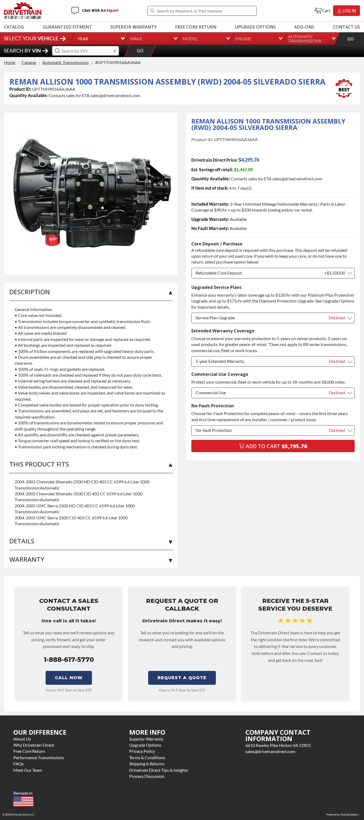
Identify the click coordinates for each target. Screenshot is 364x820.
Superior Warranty (133, 27)
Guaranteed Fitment (67, 27)
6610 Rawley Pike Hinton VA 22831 (278, 745)
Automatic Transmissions (304, 38)
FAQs (18, 763)
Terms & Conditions (147, 757)
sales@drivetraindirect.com (270, 751)
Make (136, 38)
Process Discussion (146, 776)
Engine (243, 38)
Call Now (69, 677)
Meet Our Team (27, 770)
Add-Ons (304, 27)
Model (190, 38)
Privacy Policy (142, 751)
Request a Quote (182, 677)
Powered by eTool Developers (342, 814)
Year (83, 38)
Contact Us (346, 27)
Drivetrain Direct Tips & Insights (158, 770)
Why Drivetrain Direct (33, 744)
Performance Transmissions (38, 757)
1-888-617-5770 (69, 659)
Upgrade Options (255, 27)
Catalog (14, 27)
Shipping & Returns (146, 763)
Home (9, 62)
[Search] (152, 10)
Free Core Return (195, 27)
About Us (22, 738)
